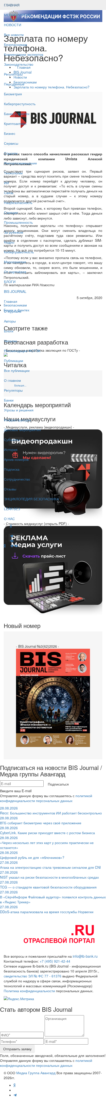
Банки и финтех (17, 113)
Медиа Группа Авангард (35, 1072)
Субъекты (12, 439)
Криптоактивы (15, 123)
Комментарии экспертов (23, 54)
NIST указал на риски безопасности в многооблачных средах (49, 875)
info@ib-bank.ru (85, 956)
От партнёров (15, 271)
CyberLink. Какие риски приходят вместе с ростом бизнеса (47, 830)
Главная (10, 301)
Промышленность (18, 222)
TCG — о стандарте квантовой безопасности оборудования (48, 884)
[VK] (16, 545)
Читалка (10, 340)
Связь (8, 192)
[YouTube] (7, 545)
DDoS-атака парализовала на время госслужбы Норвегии (46, 909)
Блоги (8, 330)
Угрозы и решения (19, 409)
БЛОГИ (10, 281)
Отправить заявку (17, 1048)
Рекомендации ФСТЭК (22, 350)
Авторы (10, 321)
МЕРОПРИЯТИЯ (17, 14)
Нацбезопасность (18, 202)
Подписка (11, 469)
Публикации (14, 360)
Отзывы (10, 488)
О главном (12, 380)
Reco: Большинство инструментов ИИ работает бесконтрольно (51, 810)
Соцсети (11, 153)
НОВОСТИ (13, 24)
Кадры (9, 242)
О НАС (9, 518)
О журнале (12, 311)
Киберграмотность (19, 251)
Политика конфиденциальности (29, 990)
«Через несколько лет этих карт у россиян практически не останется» (47, 842)
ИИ (6, 182)
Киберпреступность (19, 103)
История (11, 449)
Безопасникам (15, 44)
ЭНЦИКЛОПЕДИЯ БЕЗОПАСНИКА (31, 498)
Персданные (14, 83)
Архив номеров (16, 459)
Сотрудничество (17, 479)
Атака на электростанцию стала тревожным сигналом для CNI (50, 865)
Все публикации (17, 370)
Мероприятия (15, 261)
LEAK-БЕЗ (12, 508)
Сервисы (11, 143)
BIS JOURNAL (15, 291)
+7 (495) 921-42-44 (55, 961)
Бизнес (9, 133)
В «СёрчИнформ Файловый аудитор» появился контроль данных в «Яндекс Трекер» (53, 896)
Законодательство (18, 64)
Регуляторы (13, 74)
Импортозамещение (20, 163)
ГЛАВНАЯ (11, 4)
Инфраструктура (17, 419)
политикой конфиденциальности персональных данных (46, 798)
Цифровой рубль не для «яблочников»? (32, 855)
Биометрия (13, 93)
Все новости (14, 34)
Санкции (11, 212)
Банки (9, 400)
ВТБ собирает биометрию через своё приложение (40, 820)
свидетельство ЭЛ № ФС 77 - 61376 (32, 975)
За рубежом (13, 232)
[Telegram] (11, 545)
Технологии (13, 172)
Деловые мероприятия (22, 429)
